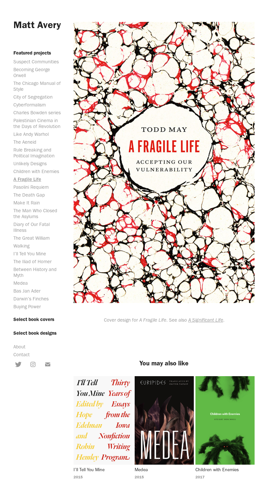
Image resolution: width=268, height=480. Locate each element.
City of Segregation (33, 97)
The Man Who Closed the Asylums (35, 213)
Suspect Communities (36, 62)
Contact (21, 355)
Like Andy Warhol (31, 134)
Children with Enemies (36, 171)
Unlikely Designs (30, 164)
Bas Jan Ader (27, 291)
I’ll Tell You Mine (29, 254)
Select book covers (33, 319)
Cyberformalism (29, 105)
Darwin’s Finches (31, 299)
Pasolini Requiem (31, 187)
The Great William (31, 238)
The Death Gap (29, 195)
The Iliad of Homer (32, 261)
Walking (21, 246)
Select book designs (35, 333)
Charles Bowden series (37, 113)
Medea (20, 283)
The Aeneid (24, 142)
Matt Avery (37, 25)
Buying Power (27, 307)
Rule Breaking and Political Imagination (34, 153)
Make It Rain (26, 203)
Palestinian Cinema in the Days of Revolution (36, 123)
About (19, 347)
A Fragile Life (27, 179)
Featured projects (32, 53)
